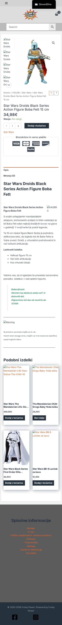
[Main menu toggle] (6, 3)
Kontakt (31, 528)
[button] (53, 43)
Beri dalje (39, 417)
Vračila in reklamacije (31, 549)
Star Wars (26, 92)
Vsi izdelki (31, 553)
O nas (31, 531)
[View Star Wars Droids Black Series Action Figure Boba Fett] (8, 43)
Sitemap (31, 546)
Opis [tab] (6, 170)
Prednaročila (31, 542)
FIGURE (16, 92)
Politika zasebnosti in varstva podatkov (31, 535)
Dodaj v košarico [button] (14, 417)
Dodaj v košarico (37, 125)
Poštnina (31, 539)
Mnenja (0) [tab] (9, 175)
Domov (6, 92)
